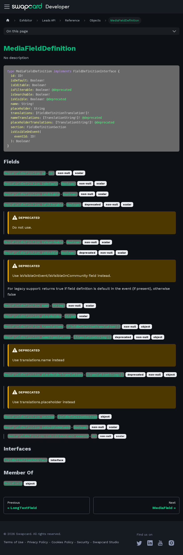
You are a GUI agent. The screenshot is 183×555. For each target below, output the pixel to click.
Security (83, 542)
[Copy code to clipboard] (174, 71)
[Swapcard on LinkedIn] (150, 544)
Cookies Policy (62, 542)
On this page (17, 31)
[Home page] (8, 20)
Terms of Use (13, 542)
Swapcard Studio (106, 542)
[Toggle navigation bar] (7, 6)
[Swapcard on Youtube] (160, 544)
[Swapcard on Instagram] (171, 544)
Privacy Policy (37, 542)
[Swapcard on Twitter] (139, 544)
